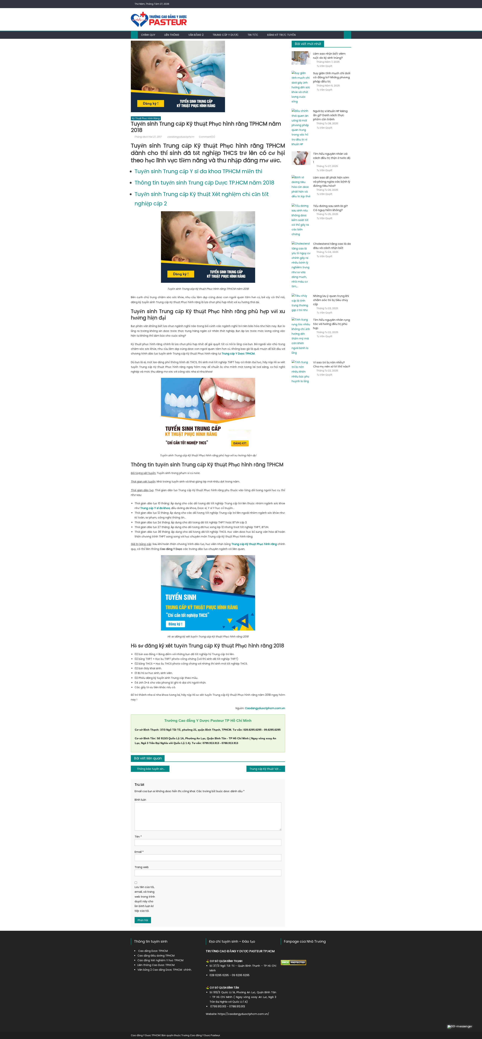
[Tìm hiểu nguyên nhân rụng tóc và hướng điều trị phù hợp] (301, 336)
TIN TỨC (253, 35)
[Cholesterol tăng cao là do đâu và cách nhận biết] (301, 265)
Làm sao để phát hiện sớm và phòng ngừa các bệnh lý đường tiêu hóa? (331, 181)
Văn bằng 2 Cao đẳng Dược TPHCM (159, 970)
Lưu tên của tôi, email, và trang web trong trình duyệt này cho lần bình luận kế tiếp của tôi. (145, 899)
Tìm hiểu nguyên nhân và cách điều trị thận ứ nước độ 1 (331, 158)
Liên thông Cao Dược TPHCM (156, 965)
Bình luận (140, 800)
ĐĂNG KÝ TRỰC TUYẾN (281, 35)
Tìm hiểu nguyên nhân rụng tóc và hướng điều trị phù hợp (331, 324)
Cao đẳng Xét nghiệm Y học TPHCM (160, 960)
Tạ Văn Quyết (324, 66)
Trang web (142, 867)
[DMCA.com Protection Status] (293, 962)
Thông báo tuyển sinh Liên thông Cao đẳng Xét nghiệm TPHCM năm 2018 (153, 769)
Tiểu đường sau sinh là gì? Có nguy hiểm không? (330, 208)
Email (139, 852)
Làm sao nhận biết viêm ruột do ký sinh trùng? (329, 56)
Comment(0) (207, 137)
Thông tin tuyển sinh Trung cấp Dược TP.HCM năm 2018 (204, 182)
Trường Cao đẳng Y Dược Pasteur (200, 1035)
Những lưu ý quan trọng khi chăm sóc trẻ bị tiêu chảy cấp (331, 300)
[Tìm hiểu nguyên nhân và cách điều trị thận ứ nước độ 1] (301, 158)
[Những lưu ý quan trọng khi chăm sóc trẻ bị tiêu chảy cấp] (301, 303)
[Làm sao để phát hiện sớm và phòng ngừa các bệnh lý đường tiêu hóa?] (301, 187)
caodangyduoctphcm (180, 137)
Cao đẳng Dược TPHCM (153, 951)
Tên (138, 837)
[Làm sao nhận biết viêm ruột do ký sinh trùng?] (301, 58)
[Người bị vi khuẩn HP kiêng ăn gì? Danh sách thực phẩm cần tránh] (301, 128)
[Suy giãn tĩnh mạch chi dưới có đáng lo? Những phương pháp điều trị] (301, 87)
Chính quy (148, 35)
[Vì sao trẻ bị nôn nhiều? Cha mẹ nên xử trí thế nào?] (301, 372)
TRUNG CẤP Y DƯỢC (226, 35)
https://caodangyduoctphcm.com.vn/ (243, 1014)
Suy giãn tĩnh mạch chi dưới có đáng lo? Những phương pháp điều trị (331, 77)
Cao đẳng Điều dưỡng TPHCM (156, 955)
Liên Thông (171, 35)
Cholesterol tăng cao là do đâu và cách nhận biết (332, 246)
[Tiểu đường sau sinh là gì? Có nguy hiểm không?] (301, 220)
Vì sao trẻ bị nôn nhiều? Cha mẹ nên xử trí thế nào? (331, 364)
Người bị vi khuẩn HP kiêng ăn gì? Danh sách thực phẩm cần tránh (330, 115)
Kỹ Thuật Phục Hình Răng (146, 118)
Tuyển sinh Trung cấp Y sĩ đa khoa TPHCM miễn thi (198, 171)
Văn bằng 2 (196, 35)
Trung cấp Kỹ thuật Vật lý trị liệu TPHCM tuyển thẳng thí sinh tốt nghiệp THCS (267, 769)
